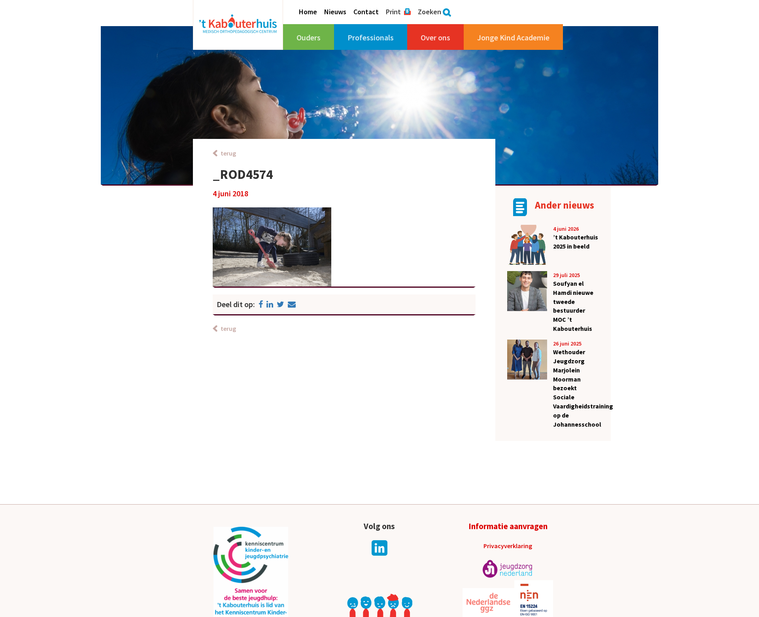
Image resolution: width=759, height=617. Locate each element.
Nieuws (335, 11)
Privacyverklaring (507, 546)
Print (393, 11)
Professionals (370, 37)
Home (308, 11)
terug (228, 153)
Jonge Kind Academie (513, 37)
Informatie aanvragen (508, 526)
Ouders (308, 37)
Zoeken (429, 11)
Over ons (435, 37)
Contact (366, 11)
